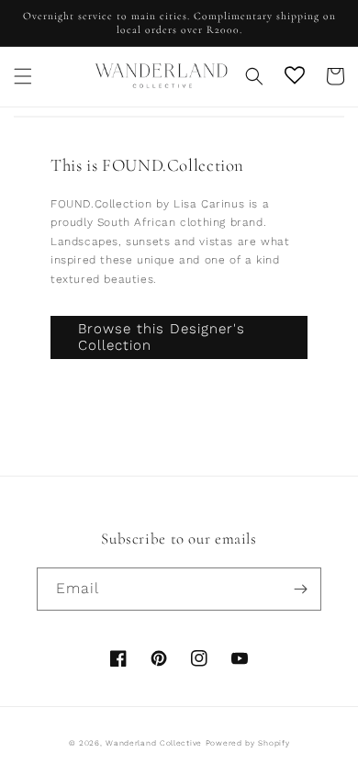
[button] (23, 76)
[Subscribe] (300, 589)
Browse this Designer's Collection (161, 337)
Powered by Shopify (248, 742)
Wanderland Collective (154, 742)
